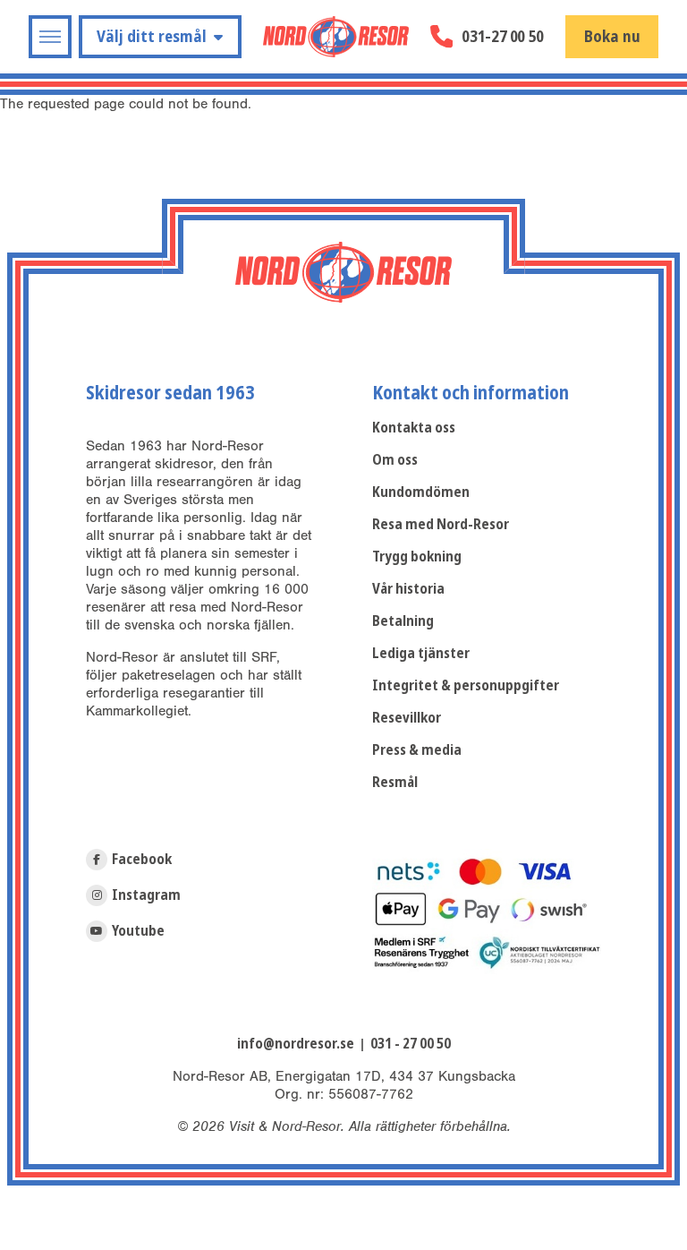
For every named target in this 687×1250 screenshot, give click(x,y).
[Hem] (336, 36)
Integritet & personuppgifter (465, 685)
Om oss (395, 459)
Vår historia (408, 588)
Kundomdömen (421, 492)
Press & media (417, 750)
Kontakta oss (413, 427)
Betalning (403, 621)
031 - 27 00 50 (410, 1043)
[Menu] (50, 36)
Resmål (395, 782)
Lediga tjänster (421, 653)
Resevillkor (406, 717)
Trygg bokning (417, 556)
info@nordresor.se (295, 1043)
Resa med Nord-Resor (440, 524)
